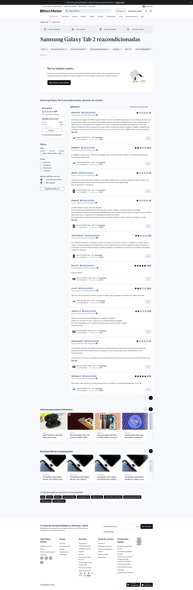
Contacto (62, 543)
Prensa (42, 549)
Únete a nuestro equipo (47, 552)
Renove (81, 554)
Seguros (81, 551)
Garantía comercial (85, 549)
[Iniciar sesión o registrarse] (146, 11)
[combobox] (44, 49)
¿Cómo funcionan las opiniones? (53, 134)
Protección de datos (123, 564)
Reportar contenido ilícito (125, 572)
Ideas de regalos (103, 554)
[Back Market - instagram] (41, 558)
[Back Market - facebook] (50, 558)
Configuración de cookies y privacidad (123, 560)
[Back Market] (51, 11)
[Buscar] (66, 10)
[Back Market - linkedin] (46, 558)
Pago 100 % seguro (85, 570)
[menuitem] (74, 16)
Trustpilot (43, 555)
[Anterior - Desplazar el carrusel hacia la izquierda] (146, 409)
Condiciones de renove (124, 557)
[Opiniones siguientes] (151, 398)
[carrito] (151, 11)
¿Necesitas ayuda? (135, 11)
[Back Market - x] (41, 562)
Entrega (62, 549)
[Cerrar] (190, 2)
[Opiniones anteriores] (146, 398)
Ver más (74, 132)
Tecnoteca (101, 543)
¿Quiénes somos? (45, 546)
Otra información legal (124, 567)
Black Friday (102, 557)
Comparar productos (105, 546)
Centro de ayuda (65, 546)
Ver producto (99, 137)
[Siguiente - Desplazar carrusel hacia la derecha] (151, 409)
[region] (96, 427)
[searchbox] (90, 11)
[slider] (41, 153)
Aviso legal (120, 570)
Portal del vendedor (85, 568)
